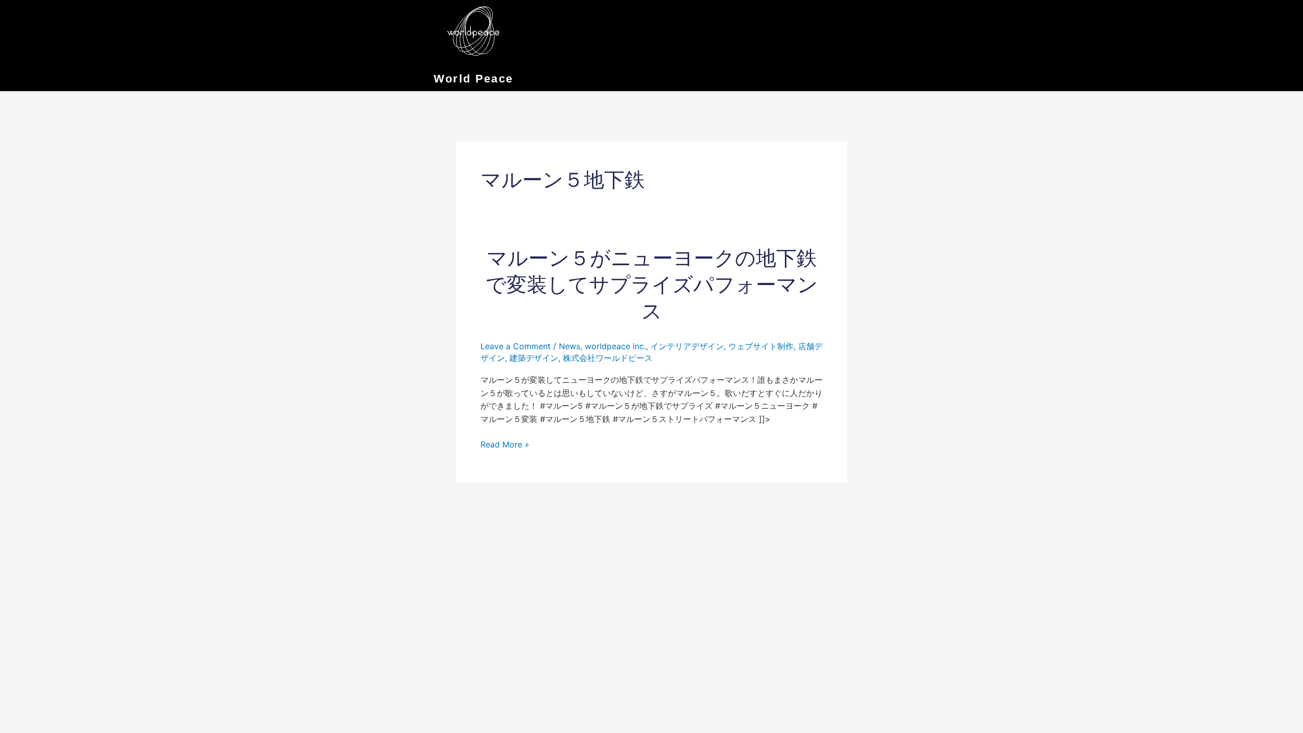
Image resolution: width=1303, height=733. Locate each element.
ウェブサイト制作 (761, 346)
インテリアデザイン (687, 346)
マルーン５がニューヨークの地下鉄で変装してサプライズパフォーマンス (652, 284)
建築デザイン (533, 358)
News (569, 346)
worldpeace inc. (615, 346)
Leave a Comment (515, 346)
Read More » (504, 445)
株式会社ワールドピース (608, 358)
